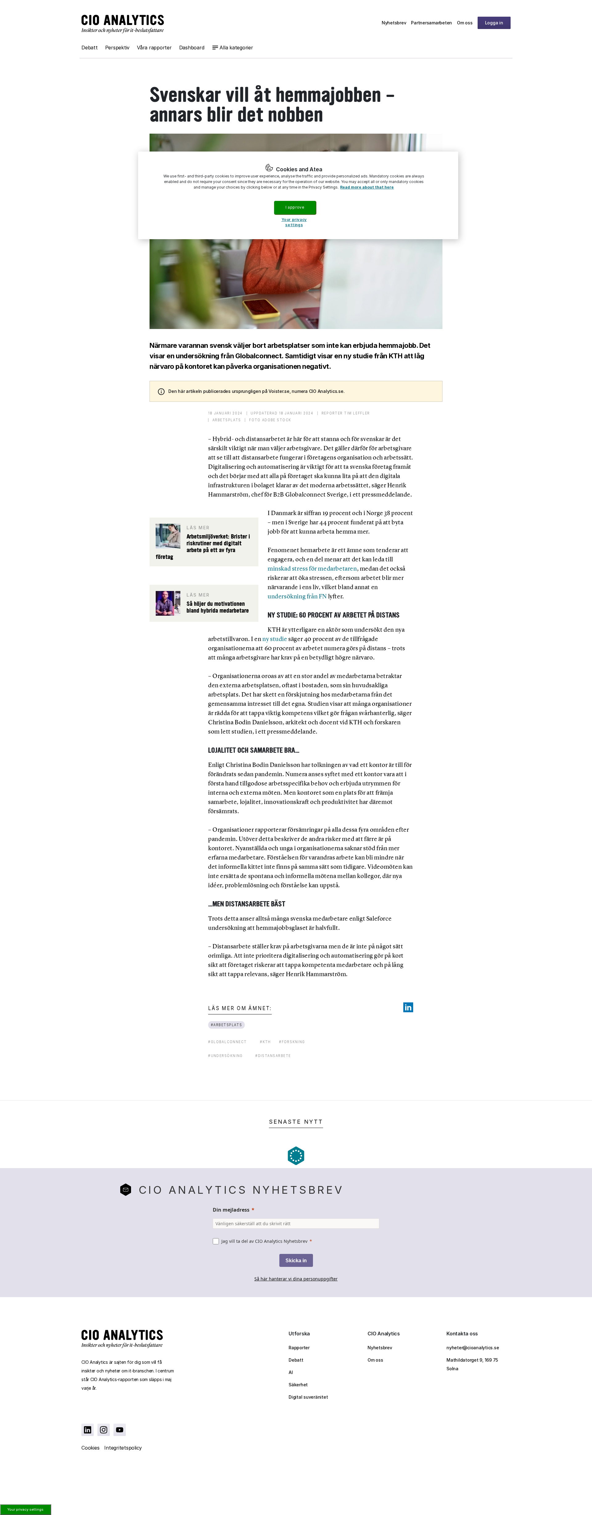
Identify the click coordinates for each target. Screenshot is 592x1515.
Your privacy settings (25, 1509)
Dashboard (191, 47)
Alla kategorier (236, 47)
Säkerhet (298, 1384)
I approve (295, 207)
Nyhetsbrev (394, 22)
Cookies (90, 1448)
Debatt (89, 47)
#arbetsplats (226, 1024)
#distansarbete (273, 1055)
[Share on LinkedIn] (408, 1007)
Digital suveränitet (308, 1397)
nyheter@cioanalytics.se (472, 1347)
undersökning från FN (297, 596)
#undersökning (225, 1055)
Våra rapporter (154, 47)
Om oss (465, 22)
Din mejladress (231, 1209)
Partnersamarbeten (431, 22)
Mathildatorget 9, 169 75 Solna (472, 1364)
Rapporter (299, 1347)
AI (291, 1372)
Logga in (494, 22)
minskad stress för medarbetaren (312, 568)
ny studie (274, 639)
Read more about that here (367, 187)
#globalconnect (227, 1041)
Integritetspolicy (123, 1448)
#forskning (292, 1041)
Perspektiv (117, 47)
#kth (265, 1041)
